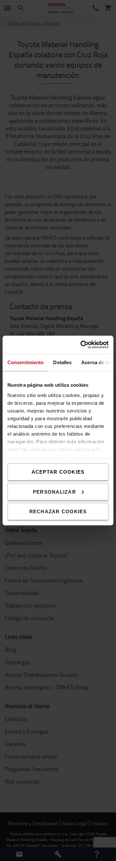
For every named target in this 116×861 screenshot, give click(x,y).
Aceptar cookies (58, 472)
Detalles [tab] (62, 362)
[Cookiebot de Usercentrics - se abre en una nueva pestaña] (82, 345)
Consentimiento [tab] (25, 362)
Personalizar (54, 491)
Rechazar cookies (58, 511)
